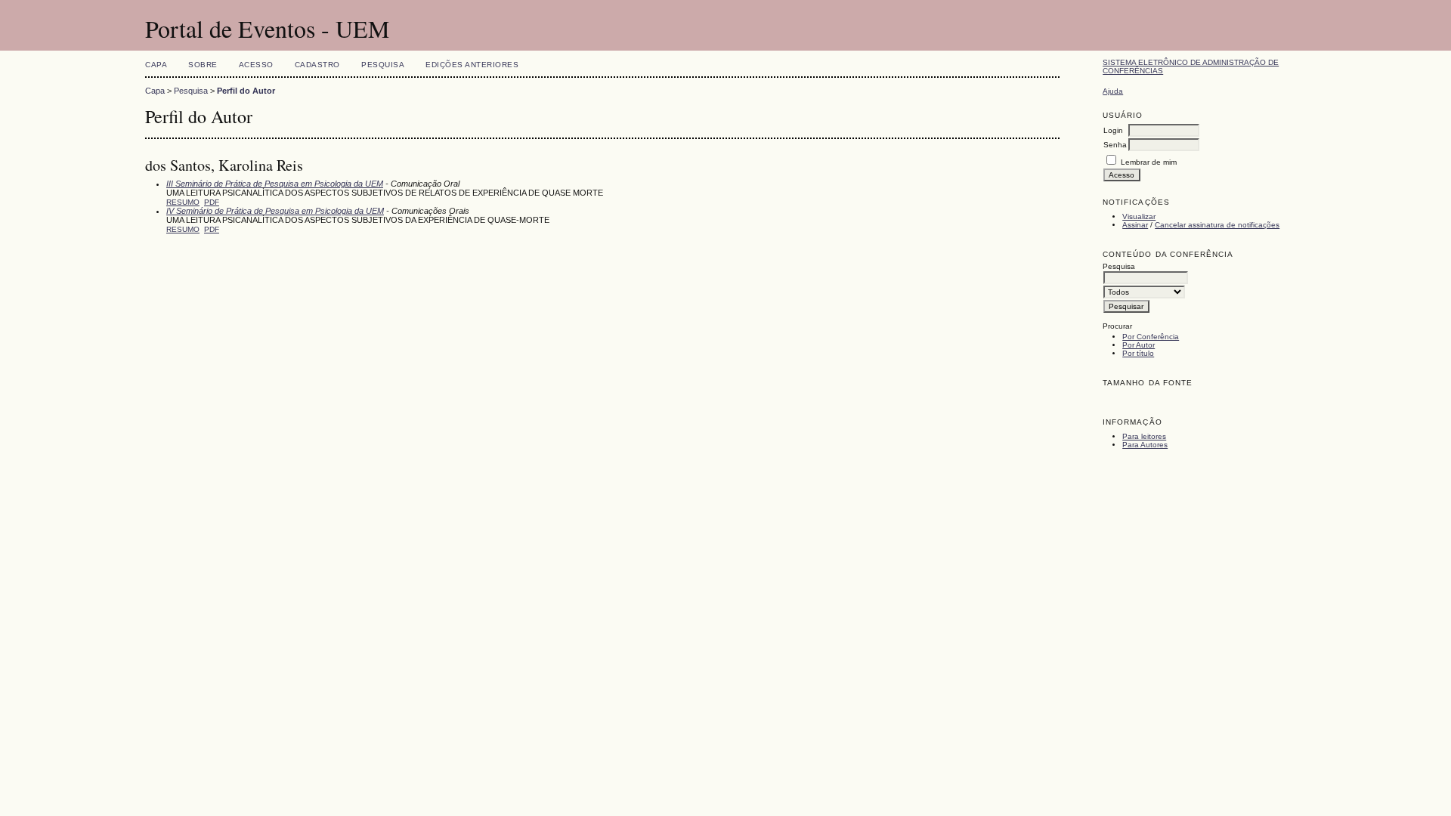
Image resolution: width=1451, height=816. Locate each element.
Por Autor (1138, 345)
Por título (1138, 353)
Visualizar (1139, 216)
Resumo (183, 202)
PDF (211, 202)
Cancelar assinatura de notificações (1217, 225)
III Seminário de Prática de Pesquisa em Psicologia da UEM (274, 183)
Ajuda (1113, 91)
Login (1113, 130)
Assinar (1135, 225)
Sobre (203, 64)
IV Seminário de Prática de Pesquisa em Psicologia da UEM (275, 210)
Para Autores (1145, 444)
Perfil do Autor (246, 90)
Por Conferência (1150, 336)
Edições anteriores (471, 64)
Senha (1115, 145)
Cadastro (317, 64)
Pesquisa (382, 64)
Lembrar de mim (1149, 162)
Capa (156, 64)
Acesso (256, 64)
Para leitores (1144, 436)
